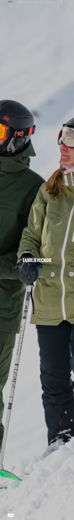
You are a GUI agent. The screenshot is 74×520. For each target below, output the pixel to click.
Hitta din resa (36, 2)
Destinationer (29, 2)
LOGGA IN (53, 2)
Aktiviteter (21, 2)
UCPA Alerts (42, 2)
